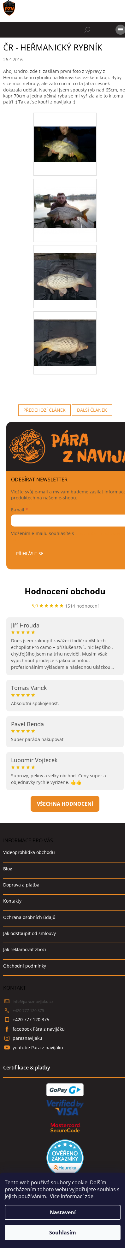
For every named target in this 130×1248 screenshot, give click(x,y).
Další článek (92, 410)
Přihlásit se (30, 553)
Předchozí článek (44, 410)
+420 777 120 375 (28, 1010)
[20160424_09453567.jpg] (65, 268)
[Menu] (120, 29)
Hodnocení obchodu (65, 591)
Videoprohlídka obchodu (29, 852)
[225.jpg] (65, 202)
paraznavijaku (27, 1038)
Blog (7, 869)
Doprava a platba (21, 885)
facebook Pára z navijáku (39, 1029)
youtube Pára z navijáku (38, 1048)
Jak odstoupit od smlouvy (29, 933)
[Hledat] (87, 29)
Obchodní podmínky (24, 966)
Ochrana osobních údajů (29, 917)
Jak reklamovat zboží (24, 949)
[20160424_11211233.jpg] (65, 335)
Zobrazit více (65, 804)
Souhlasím (62, 1232)
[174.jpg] (65, 130)
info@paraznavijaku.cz (33, 1001)
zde (89, 1196)
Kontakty (12, 901)
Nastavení (63, 1212)
